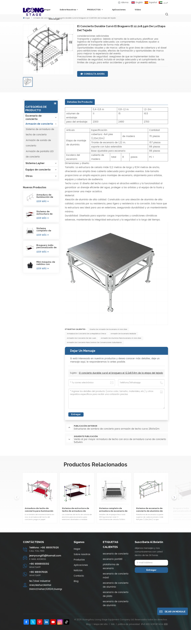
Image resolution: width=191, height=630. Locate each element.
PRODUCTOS (94, 9)
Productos (79, 560)
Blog (76, 581)
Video (138, 9)
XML (113, 624)
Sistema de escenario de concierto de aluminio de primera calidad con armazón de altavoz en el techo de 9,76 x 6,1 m (149, 509)
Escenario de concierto (34, 117)
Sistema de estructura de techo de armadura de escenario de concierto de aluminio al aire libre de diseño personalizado (45, 212)
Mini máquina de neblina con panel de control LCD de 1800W (46, 263)
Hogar (47, 9)
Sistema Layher (35, 163)
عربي (165, 2)
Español (153, 2)
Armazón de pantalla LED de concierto (40, 154)
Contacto (79, 576)
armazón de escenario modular (123, 333)
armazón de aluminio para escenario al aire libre (121, 338)
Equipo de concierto (38, 169)
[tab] (80, 102)
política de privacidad (129, 624)
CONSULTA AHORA (94, 74)
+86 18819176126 (38, 572)
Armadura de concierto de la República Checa (86, 333)
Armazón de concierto (39, 123)
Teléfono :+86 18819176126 (44, 547)
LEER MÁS (41, 201)
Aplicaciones (119, 9)
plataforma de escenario (111, 566)
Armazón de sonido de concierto (38, 143)
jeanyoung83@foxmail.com (45, 555)
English (139, 2)
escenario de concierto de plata (115, 594)
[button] (174, 497)
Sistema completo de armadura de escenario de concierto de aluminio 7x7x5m (45, 229)
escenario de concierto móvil (115, 576)
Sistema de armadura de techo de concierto (40, 132)
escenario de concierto (115, 554)
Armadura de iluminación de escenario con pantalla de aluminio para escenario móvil (45, 196)
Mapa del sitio (101, 624)
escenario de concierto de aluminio (115, 585)
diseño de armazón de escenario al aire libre (108, 329)
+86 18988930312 (39, 564)
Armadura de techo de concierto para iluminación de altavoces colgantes (39, 509)
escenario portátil (112, 559)
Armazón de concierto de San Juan (81, 338)
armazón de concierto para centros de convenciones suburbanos (94, 342)
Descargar (54, 19)
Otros (29, 176)
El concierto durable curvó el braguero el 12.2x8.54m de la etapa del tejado (121, 373)
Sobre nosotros (68, 9)
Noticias (78, 570)
